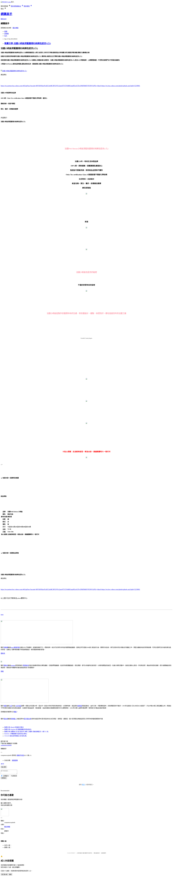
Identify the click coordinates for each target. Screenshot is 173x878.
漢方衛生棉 (27, 719)
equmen (13, 665)
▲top (2, 763)
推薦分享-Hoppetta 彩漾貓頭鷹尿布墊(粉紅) (17, 729)
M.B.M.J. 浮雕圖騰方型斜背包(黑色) (15, 734)
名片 (5, 36)
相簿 (5, 31)
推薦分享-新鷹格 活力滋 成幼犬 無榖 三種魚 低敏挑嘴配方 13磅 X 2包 (26, 731)
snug (2, 614)
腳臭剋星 (17, 647)
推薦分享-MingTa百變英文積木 (14, 727)
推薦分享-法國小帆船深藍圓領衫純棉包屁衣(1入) (27, 43)
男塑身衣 (26, 665)
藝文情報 (15, 28)
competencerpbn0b (6, 745)
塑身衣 (3, 653)
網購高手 (6, 14)
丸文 (10, 706)
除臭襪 (6, 647)
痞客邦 (19, 755)
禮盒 (15, 712)
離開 (10, 874)
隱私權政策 (97, 853)
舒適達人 (14, 719)
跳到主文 (3, 19)
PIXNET (73, 853)
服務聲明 (103, 853)
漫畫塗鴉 (15, 760)
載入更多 (3, 767)
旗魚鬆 (79, 706)
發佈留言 (3, 778)
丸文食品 (18, 706)
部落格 (6, 33)
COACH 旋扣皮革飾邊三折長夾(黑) (15, 736)
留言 (22, 755)
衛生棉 (6, 719)
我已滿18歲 (4, 874)
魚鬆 (2, 671)
